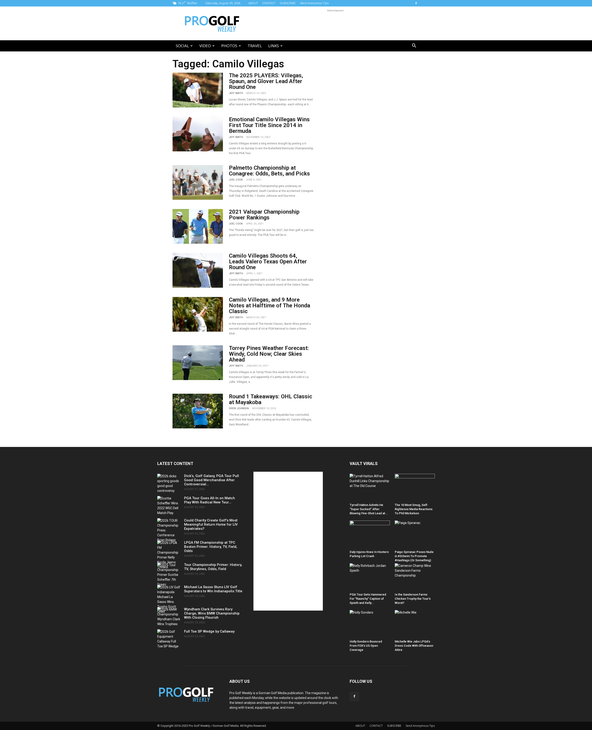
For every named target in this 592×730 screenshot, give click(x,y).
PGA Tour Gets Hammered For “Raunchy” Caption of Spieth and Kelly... (368, 599)
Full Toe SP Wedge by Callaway (209, 631)
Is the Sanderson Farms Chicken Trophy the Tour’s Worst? (413, 599)
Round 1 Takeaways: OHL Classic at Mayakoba (270, 399)
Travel (255, 45)
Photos (229, 45)
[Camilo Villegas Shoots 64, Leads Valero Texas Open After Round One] (198, 270)
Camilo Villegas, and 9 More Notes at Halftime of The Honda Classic (269, 305)
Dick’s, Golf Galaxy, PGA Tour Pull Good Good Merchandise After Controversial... (211, 480)
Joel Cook (236, 179)
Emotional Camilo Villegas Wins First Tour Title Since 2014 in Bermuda (269, 125)
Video (205, 45)
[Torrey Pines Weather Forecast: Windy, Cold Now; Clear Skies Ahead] (198, 362)
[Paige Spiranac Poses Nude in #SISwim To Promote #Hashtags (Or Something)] (415, 534)
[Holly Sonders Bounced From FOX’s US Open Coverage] (370, 624)
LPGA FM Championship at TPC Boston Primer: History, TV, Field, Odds (210, 546)
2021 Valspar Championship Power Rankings (264, 215)
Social (182, 45)
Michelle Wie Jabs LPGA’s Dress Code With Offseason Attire (414, 646)
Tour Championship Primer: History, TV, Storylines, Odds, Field (213, 567)
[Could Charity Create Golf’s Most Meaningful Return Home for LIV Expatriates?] (168, 530)
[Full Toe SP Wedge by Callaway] (168, 639)
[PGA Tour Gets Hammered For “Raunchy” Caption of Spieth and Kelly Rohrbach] (370, 577)
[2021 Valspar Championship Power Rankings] (198, 226)
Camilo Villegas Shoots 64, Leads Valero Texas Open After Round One (268, 262)
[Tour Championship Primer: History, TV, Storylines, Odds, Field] (168, 575)
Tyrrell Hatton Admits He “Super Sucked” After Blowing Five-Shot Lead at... (369, 509)
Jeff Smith (236, 93)
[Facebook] (416, 3)
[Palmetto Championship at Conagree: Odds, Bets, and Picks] (198, 182)
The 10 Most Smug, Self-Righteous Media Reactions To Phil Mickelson (413, 509)
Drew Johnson (239, 408)
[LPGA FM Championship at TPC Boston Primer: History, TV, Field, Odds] (168, 555)
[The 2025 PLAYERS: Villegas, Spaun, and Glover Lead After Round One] (198, 90)
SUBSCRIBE (288, 3)
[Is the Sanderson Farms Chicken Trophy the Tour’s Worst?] (415, 577)
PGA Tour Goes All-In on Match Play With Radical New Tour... (209, 500)
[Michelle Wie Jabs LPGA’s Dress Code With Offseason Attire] (415, 624)
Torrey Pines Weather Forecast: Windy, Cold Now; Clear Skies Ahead (269, 354)
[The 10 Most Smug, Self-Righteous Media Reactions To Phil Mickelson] (415, 487)
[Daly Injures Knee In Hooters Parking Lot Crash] (370, 534)
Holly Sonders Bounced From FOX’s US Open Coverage (366, 646)
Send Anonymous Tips (314, 3)
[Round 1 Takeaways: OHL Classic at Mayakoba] (198, 411)
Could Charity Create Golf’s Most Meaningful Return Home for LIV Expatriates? (211, 524)
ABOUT (253, 3)
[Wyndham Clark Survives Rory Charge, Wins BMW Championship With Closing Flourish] (168, 617)
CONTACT (268, 3)
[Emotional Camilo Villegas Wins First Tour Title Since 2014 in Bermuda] (198, 134)
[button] (413, 46)
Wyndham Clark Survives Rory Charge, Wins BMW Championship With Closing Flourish (212, 613)
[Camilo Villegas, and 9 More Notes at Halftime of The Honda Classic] (198, 314)
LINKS (273, 45)
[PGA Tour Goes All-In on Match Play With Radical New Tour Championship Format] (168, 505)
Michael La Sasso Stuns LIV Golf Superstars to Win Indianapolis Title (213, 589)
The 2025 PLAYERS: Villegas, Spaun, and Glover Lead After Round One (266, 81)
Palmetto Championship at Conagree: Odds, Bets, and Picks (269, 171)
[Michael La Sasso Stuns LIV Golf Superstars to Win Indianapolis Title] (168, 599)
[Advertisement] (335, 23)
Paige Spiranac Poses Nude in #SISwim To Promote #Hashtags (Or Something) (414, 556)
